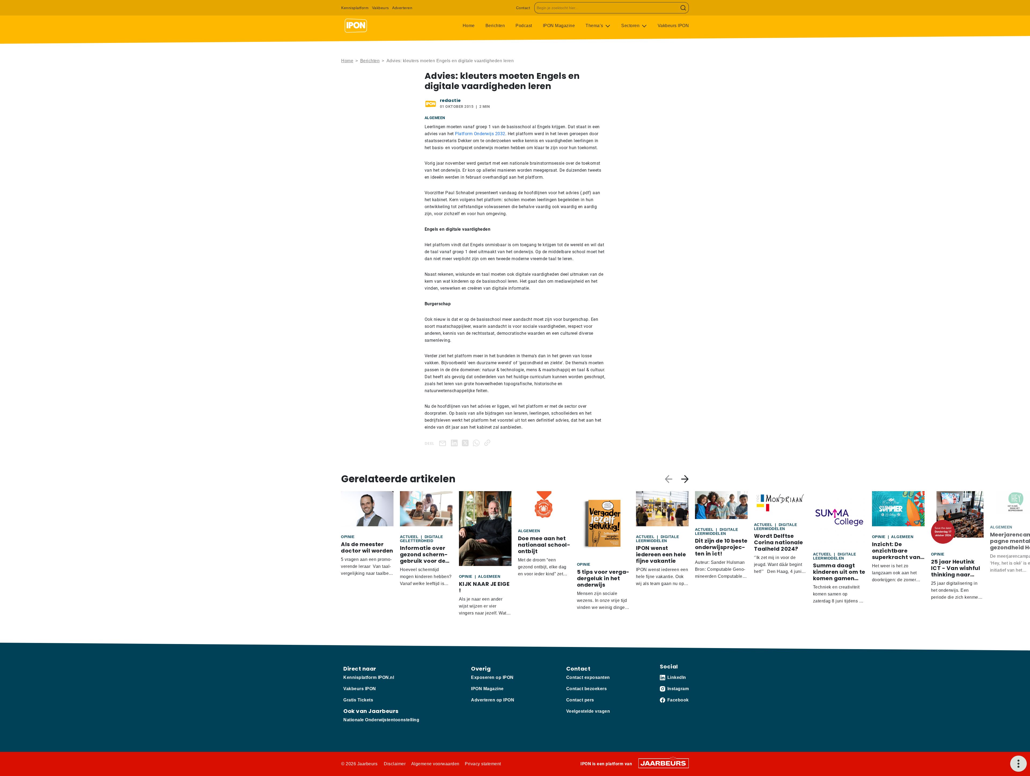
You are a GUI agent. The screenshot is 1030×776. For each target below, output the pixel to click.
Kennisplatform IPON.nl (368, 677)
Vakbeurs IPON (673, 25)
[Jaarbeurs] (663, 763)
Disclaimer (395, 764)
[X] (466, 442)
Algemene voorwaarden (435, 764)
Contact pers (580, 700)
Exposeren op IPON (492, 677)
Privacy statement (483, 764)
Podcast (524, 25)
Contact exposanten (588, 677)
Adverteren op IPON (492, 700)
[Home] (356, 26)
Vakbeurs (380, 8)
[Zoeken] (683, 7)
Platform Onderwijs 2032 (480, 133)
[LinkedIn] (455, 442)
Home (469, 25)
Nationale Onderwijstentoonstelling (381, 720)
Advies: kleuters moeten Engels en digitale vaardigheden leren (450, 60)
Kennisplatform (355, 8)
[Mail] (444, 443)
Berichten (495, 25)
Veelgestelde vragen (588, 711)
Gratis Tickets (358, 700)
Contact (523, 8)
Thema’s (595, 25)
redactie (450, 100)
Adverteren (402, 8)
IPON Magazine (559, 25)
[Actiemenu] (1018, 764)
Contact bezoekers (586, 688)
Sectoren (631, 25)
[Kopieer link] (488, 442)
